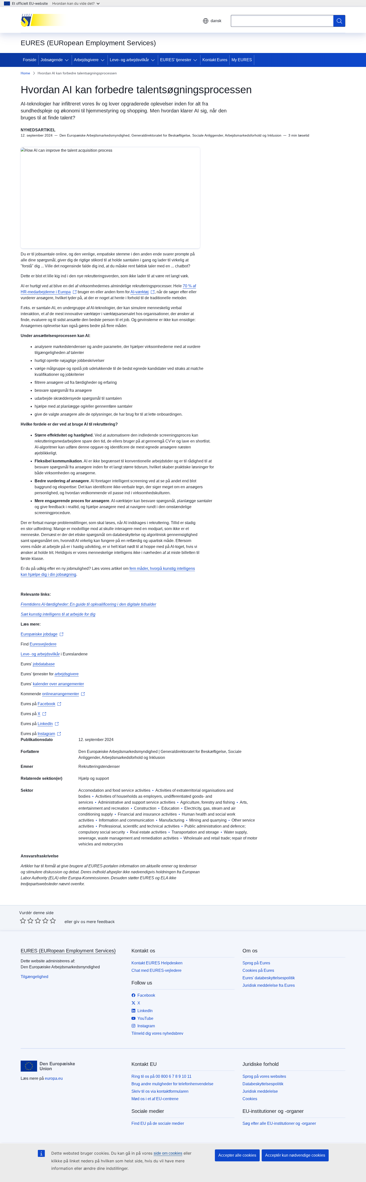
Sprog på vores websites (264, 1076)
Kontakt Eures (214, 60)
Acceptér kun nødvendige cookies (295, 1155)
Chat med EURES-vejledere (156, 970)
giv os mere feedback (94, 921)
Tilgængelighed (34, 977)
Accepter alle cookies (237, 1155)
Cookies (250, 1099)
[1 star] (23, 920)
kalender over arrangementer (58, 684)
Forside (29, 60)
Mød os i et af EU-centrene (155, 1099)
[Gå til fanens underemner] (68, 60)
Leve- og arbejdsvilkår (129, 60)
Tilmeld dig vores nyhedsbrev (157, 1033)
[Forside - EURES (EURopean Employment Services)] (46, 20)
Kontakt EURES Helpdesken (157, 963)
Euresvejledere (43, 644)
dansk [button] (216, 21)
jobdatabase (44, 664)
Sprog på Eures (256, 963)
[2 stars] (26, 920)
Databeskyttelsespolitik (263, 1084)
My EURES (242, 60)
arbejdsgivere (67, 674)
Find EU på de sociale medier (157, 1123)
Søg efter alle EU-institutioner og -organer (279, 1123)
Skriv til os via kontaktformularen (159, 1091)
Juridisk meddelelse (260, 1091)
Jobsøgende (52, 60)
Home (25, 73)
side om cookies (168, 1153)
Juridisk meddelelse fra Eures (269, 985)
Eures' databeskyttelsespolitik (269, 978)
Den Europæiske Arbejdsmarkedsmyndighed (118, 751)
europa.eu (54, 1078)
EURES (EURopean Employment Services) (68, 950)
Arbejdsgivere (86, 60)
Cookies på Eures (258, 970)
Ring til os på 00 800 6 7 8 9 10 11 (161, 1076)
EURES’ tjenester (175, 60)
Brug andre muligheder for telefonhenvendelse (172, 1084)
